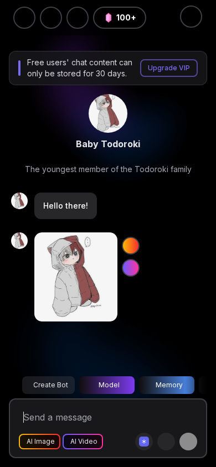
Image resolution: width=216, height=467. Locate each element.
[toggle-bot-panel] (191, 17)
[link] (108, 113)
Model (109, 385)
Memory (169, 385)
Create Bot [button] (50, 385)
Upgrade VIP (169, 68)
